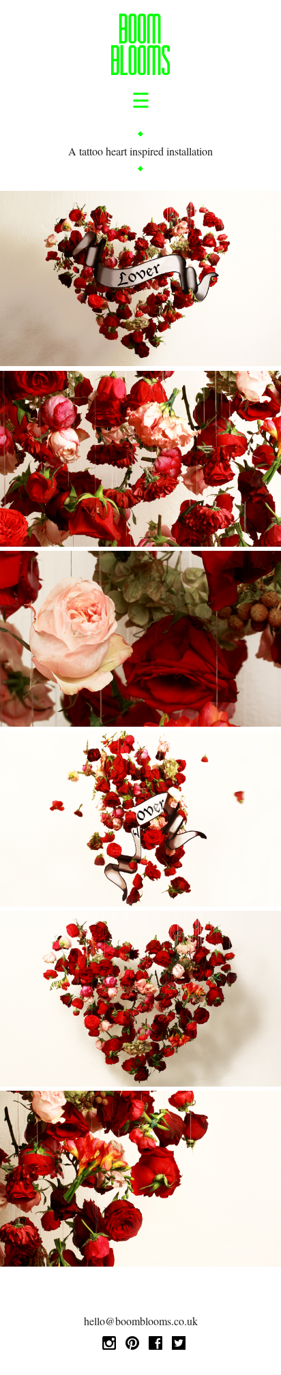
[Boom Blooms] (141, 46)
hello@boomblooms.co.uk (141, 1321)
